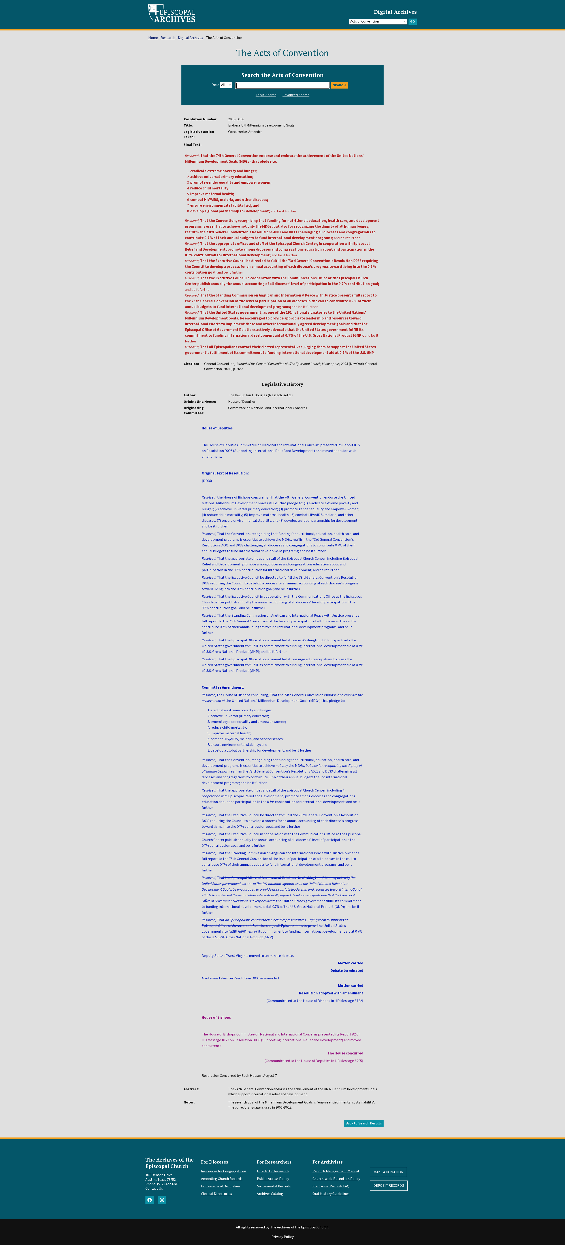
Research (168, 37)
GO (412, 21)
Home (153, 37)
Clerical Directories (216, 1193)
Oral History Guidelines (331, 1193)
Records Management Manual (336, 1171)
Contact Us (154, 1188)
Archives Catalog (270, 1193)
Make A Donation (388, 1172)
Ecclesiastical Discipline (220, 1186)
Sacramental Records (274, 1186)
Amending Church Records (221, 1178)
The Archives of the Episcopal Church (169, 1162)
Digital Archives (395, 11)
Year (215, 84)
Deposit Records (388, 1185)
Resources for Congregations (223, 1171)
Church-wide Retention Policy (336, 1178)
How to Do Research (273, 1171)
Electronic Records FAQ (331, 1186)
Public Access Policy (273, 1178)
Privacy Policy (282, 1236)
